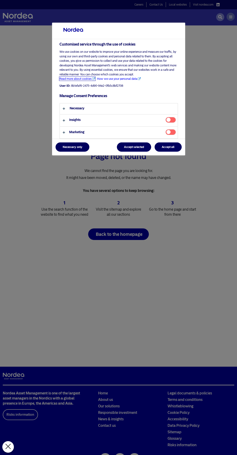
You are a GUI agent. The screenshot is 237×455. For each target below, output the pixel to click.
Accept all (168, 147)
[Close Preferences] (8, 447)
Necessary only (72, 147)
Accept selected (134, 147)
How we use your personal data (117, 78)
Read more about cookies (75, 78)
